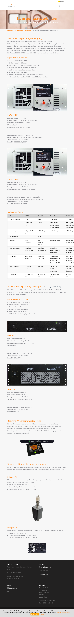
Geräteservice (45, 571)
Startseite (10, 31)
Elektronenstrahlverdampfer (23, 31)
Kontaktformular (46, 567)
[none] (58, 1)
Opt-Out (42, 614)
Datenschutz (13, 588)
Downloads (44, 574)
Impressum (12, 592)
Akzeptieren (34, 614)
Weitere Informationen (63, 612)
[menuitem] (58, 1)
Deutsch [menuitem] (62, 1)
